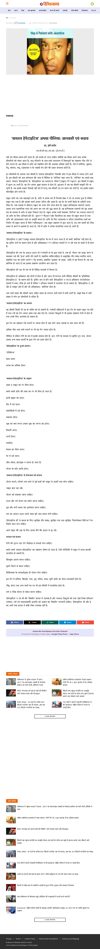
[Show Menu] (7, 3)
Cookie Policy (30, 939)
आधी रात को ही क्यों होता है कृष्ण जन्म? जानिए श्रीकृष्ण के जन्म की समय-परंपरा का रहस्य (47, 874)
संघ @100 (31, 10)
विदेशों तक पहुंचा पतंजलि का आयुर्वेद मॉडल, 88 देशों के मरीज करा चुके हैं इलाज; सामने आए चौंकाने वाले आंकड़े (78, 693)
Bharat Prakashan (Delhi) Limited (20, 942)
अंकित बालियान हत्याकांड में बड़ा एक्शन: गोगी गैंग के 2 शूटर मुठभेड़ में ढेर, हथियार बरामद (77, 682)
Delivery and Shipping (70, 939)
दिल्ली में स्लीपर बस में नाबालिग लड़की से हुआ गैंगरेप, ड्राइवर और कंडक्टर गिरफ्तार (45, 885)
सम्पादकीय (42, 10)
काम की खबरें (54, 10)
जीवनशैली (74, 10)
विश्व (22, 10)
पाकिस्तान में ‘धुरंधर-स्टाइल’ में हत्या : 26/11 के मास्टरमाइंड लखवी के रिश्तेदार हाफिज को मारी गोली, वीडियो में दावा (31, 682)
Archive (13, 18)
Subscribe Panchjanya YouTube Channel (50, 631)
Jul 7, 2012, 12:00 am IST (38, 23)
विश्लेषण (85, 10)
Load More (50, 716)
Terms (18, 939)
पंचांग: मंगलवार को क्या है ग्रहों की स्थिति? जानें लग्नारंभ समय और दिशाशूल (42, 829)
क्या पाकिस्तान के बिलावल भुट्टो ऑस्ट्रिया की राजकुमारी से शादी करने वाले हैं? (43, 896)
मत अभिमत (95, 10)
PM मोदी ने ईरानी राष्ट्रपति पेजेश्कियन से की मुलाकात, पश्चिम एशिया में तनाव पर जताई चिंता (77, 705)
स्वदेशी (65, 10)
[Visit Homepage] (49, 3)
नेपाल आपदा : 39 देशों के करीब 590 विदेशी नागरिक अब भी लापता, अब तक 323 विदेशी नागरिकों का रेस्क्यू (31, 705)
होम (9, 10)
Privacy (9, 939)
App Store (74, 634)
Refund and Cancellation (48, 939)
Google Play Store (59, 634)
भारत (16, 10)
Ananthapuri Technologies (28, 945)
